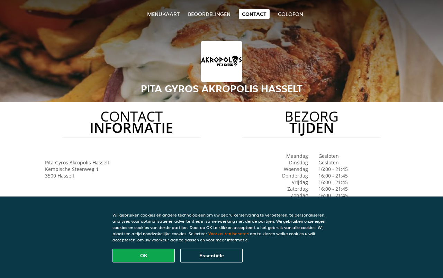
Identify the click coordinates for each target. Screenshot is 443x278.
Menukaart (163, 14)
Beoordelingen (209, 14)
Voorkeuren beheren (228, 233)
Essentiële (211, 255)
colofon (290, 14)
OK (143, 255)
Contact (254, 14)
